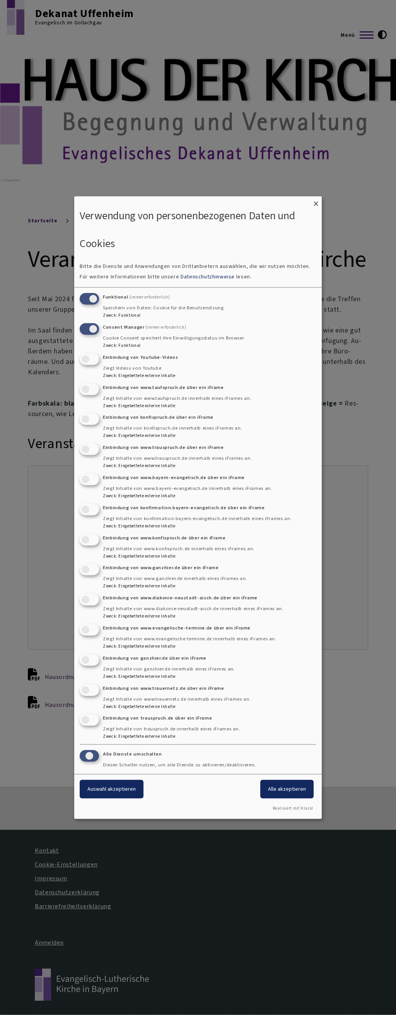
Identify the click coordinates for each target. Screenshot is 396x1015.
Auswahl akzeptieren (111, 789)
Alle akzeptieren (287, 789)
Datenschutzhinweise (208, 276)
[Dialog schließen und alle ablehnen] (316, 201)
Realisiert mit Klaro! (293, 808)
